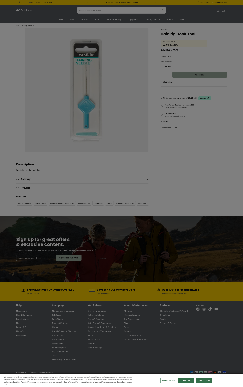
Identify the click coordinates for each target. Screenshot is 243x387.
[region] (121, 380)
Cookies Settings (168, 380)
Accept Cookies (204, 380)
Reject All (186, 380)
